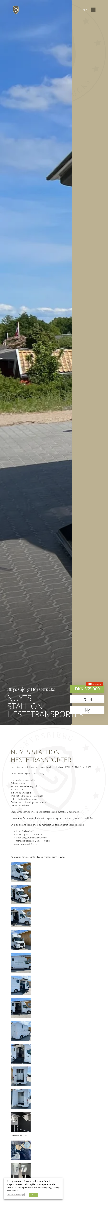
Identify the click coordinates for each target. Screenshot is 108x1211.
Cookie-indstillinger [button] (15, 1194)
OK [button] (33, 1195)
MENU (86, 9)
